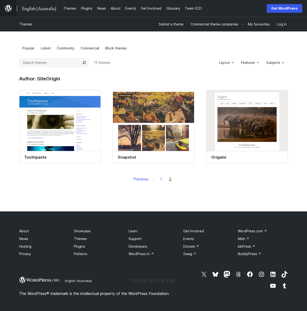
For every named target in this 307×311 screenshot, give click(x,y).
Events (188, 239)
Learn (133, 231)
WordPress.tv (141, 254)
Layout (224, 62)
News (23, 239)
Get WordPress (284, 8)
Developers (138, 246)
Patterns (80, 254)
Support (135, 239)
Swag (189, 254)
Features (248, 62)
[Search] (84, 62)
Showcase (82, 231)
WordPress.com (252, 231)
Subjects (273, 62)
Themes (25, 24)
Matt (243, 239)
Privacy (25, 254)
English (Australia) (78, 281)
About (24, 231)
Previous (140, 179)
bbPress (246, 246)
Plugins (79, 246)
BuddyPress (249, 254)
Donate (191, 246)
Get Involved (193, 231)
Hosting (25, 246)
